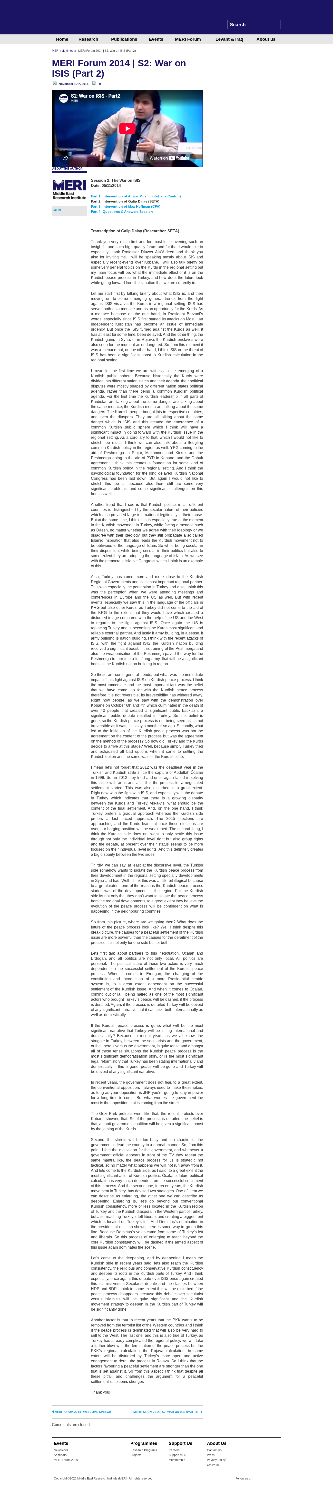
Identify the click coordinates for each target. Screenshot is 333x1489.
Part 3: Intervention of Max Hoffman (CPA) (125, 206)
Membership (177, 1460)
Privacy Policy (216, 1460)
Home (62, 39)
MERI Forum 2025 (66, 1460)
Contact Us (214, 1450)
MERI (71, 18)
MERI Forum (188, 39)
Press (211, 1455)
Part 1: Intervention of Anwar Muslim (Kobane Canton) (136, 196)
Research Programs (143, 1450)
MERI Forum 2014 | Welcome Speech (83, 1412)
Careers (174, 1450)
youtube (278, 1479)
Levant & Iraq (229, 39)
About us (265, 39)
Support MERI (178, 1455)
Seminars (60, 1455)
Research (88, 39)
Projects (135, 1455)
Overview (213, 1465)
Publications (124, 39)
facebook (268, 1479)
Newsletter (61, 1450)
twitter (258, 1479)
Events (156, 39)
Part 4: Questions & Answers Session (122, 212)
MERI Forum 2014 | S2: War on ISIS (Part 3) (165, 1412)
